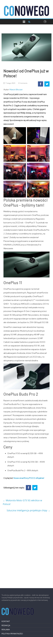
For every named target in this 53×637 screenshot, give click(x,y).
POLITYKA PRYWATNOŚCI (12, 633)
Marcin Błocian (16, 89)
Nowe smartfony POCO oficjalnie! (29, 478)
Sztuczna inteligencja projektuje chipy (28, 510)
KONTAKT (6, 621)
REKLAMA (6, 629)
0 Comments (22, 83)
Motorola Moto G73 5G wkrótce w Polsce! (22, 502)
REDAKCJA (6, 625)
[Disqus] (26, 549)
